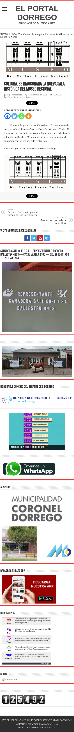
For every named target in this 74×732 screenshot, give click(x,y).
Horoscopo (45, 664)
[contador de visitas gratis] (23, 699)
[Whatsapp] (21, 116)
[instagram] (47, 238)
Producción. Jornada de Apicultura (53, 221)
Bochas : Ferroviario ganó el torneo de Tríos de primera (23, 212)
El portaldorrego (14, 95)
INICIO (4, 34)
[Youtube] (40, 238)
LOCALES (15, 34)
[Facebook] (7, 116)
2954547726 (38, 723)
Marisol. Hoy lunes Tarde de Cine (28, 447)
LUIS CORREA (35, 720)
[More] (28, 116)
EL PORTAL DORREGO (37, 13)
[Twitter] (14, 116)
